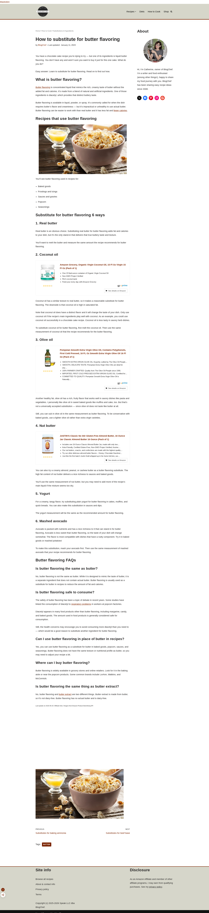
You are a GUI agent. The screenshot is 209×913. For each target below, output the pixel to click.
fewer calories (120, 110)
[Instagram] (157, 98)
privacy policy (155, 887)
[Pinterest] (151, 98)
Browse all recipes (44, 879)
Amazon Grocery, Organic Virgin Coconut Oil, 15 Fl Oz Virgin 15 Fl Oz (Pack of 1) (93, 266)
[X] (139, 98)
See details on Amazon (117, 291)
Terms (38, 894)
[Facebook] (145, 98)
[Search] (171, 11)
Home (38, 31)
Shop (166, 11)
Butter (46, 844)
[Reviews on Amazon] (48, 286)
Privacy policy (42, 889)
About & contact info (45, 884)
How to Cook (154, 11)
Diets (141, 11)
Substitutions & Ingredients (63, 31)
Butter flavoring (43, 87)
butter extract (65, 694)
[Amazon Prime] (124, 286)
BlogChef (42, 45)
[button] (135, 11)
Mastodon (5, 2)
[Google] (162, 98)
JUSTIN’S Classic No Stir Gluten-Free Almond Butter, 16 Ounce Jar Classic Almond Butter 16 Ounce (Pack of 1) (92, 438)
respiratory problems (81, 604)
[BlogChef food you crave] (43, 11)
